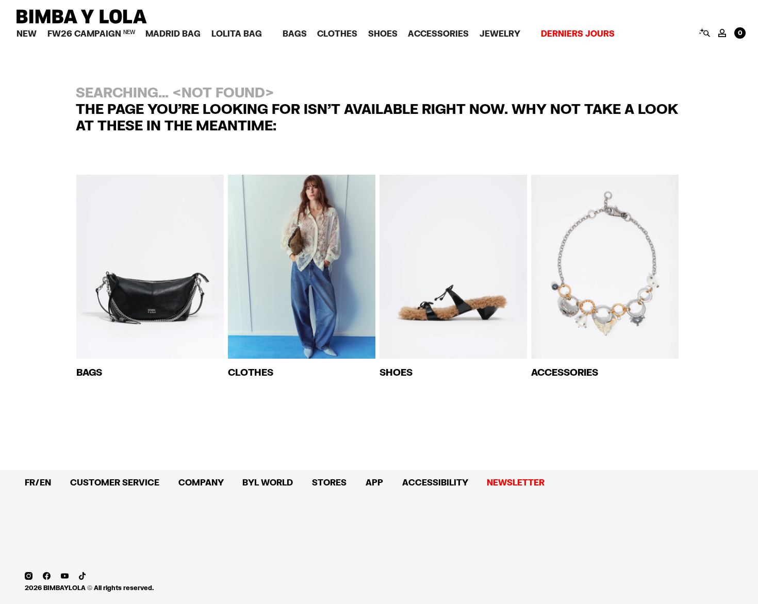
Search (704, 32)
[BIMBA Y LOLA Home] (82, 20)
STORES (329, 482)
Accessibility (435, 482)
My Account (722, 33)
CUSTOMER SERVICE (114, 482)
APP (374, 482)
